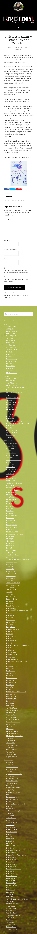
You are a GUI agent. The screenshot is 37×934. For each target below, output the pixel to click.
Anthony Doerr (10, 467)
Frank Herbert (10, 536)
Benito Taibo (10, 476)
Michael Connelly (11, 359)
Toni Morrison (10, 747)
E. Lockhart (9, 511)
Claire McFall (10, 790)
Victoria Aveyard (11, 924)
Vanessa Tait (10, 752)
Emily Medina (10, 520)
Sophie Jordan (11, 908)
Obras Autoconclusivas (11, 444)
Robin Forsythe (11, 699)
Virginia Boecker (11, 757)
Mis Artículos (8, 440)
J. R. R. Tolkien (11, 818)
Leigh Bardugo (10, 843)
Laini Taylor (9, 836)
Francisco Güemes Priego (14, 534)
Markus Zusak (10, 638)
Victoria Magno (11, 927)
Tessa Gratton (10, 743)
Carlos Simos (10, 340)
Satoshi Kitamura (11, 432)
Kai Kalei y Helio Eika (12, 597)
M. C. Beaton (10, 848)
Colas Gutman (10, 400)
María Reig (9, 634)
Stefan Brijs (9, 726)
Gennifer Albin (10, 808)
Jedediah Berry (11, 576)
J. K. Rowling (10, 815)
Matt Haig (9, 643)
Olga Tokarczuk (11, 673)
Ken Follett (9, 604)
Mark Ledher (10, 873)
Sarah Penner (10, 713)
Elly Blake (9, 802)
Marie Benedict (11, 636)
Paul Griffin (9, 687)
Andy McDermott (11, 769)
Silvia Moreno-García (12, 719)
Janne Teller (10, 569)
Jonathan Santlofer (12, 350)
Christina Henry (11, 485)
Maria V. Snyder (11, 857)
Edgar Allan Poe (11, 513)
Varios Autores (11, 754)
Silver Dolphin (10, 435)
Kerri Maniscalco (11, 832)
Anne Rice (9, 462)
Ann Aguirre (9, 329)
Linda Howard (10, 620)
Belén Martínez (11, 333)
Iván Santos (10, 813)
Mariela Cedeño (11, 862)
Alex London (10, 764)
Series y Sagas (8, 760)
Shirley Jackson (11, 717)
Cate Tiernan (10, 785)
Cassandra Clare (11, 783)
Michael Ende (10, 657)
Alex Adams (10, 762)
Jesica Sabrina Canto (13, 583)
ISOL (7, 412)
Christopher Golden (12, 490)
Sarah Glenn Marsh (12, 904)
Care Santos (10, 338)
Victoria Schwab (11, 929)
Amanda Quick (11, 453)
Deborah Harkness (12, 799)
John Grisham (10, 587)
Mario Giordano (11, 866)
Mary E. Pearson (11, 876)
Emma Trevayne (11, 407)
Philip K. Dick (10, 689)
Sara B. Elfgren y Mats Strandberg (17, 899)
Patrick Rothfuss (11, 885)
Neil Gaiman (10, 668)
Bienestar (7, 376)
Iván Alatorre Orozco (13, 555)
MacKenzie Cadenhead (13, 850)
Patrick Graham (11, 883)
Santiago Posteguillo (12, 710)
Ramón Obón (10, 366)
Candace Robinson (12, 778)
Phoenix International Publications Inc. (18, 423)
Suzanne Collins (11, 911)
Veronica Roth (10, 922)
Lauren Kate (10, 839)
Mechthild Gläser (11, 655)
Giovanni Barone (11, 385)
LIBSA (8, 416)
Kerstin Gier (10, 352)
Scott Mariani (10, 370)
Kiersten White (10, 834)
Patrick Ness (10, 680)
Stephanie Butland (12, 731)
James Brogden (11, 562)
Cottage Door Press (12, 402)
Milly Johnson (10, 664)
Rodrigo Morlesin (11, 430)
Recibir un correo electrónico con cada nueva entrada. (16, 281)
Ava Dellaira (10, 474)
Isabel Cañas (10, 553)
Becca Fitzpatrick (11, 331)
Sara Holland (10, 901)
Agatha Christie (11, 326)
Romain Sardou (11, 701)
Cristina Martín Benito (13, 792)
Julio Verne (9, 594)
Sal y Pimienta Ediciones (14, 392)
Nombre (7, 240)
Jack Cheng (10, 557)
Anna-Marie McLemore (13, 460)
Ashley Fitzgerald (11, 378)
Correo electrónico (10, 250)
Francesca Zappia (12, 532)
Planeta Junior (10, 426)
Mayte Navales (11, 652)
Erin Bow (9, 806)
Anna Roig (9, 457)
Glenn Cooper (10, 541)
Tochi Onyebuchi (11, 913)
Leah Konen (10, 617)
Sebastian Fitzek (11, 715)
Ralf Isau (9, 887)
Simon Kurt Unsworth (13, 722)
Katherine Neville (11, 599)
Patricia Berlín (10, 675)
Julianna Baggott (11, 827)
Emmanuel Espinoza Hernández (16, 804)
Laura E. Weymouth (12, 606)
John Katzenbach (11, 347)
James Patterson (11, 822)
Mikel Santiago (11, 361)
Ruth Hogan (10, 703)
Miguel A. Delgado (12, 659)
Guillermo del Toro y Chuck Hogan (17, 811)
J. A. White (9, 414)
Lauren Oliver (10, 841)
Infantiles (6, 395)
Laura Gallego (10, 608)
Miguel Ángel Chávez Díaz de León (17, 662)
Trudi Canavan (10, 917)
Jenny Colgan (10, 580)
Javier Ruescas (11, 573)
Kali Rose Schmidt (12, 829)
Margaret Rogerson (12, 629)
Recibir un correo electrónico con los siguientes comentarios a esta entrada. (16, 272)
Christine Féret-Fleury (13, 488)
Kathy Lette (10, 601)
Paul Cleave (10, 685)
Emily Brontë (10, 518)
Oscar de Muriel (11, 880)
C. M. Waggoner (11, 336)
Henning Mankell (11, 550)
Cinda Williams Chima (13, 788)
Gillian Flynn (10, 539)
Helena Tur (9, 548)
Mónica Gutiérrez (11, 666)
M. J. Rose (9, 624)
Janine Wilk (9, 566)
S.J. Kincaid (10, 894)
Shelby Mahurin (11, 906)
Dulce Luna (9, 508)
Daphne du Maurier (12, 499)
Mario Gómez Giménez (13, 869)
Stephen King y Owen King (14, 736)
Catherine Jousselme (13, 398)
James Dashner (11, 820)
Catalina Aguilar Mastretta (14, 483)
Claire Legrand (10, 492)
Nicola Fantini (10, 671)
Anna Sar (9, 771)
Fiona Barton (10, 529)
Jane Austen (10, 564)
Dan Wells (9, 795)
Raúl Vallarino (10, 694)
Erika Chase (10, 522)
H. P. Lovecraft (10, 543)
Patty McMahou (11, 682)
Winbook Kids (10, 437)
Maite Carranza (11, 853)
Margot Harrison (11, 631)
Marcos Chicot (11, 354)
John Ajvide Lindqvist (12, 585)
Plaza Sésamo (11, 428)
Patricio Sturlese (11, 678)
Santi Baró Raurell (12, 708)
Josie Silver (10, 592)
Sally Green (9, 897)
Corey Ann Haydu (11, 495)
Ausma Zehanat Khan (13, 471)
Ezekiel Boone (10, 343)
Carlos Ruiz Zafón (12, 781)
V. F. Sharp (9, 920)
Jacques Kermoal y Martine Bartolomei (18, 559)
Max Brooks (10, 650)
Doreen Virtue (10, 381)
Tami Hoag (9, 738)
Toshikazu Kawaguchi (13, 915)
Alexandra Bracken (12, 767)
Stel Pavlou (9, 729)
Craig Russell (10, 497)
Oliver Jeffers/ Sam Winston (15, 421)
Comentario (8, 219)
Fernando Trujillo (11, 527)
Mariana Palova (11, 860)
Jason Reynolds (11, 571)
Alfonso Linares (11, 446)
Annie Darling (10, 464)
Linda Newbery (11, 622)
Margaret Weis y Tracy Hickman (16, 855)
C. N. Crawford (11, 776)
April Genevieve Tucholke (14, 774)
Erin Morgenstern (11, 525)
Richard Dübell (10, 368)
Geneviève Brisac (11, 409)
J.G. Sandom (10, 345)
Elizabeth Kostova (12, 515)
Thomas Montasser (12, 745)
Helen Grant (10, 546)
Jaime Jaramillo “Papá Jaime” (15, 388)
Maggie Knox (10, 627)
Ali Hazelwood (10, 448)
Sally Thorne (10, 706)
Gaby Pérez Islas (11, 383)
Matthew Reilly (10, 356)
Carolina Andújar (11, 478)
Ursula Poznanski (11, 750)
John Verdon (10, 825)
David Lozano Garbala (13, 797)
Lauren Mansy (10, 615)
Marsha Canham (11, 641)
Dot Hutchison (10, 506)
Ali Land (8, 450)
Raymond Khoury (11, 696)
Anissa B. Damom (18, 200)
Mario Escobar (11, 864)
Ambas (6, 324)
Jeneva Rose (10, 578)
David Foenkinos (11, 501)
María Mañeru (10, 419)
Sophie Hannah (11, 724)
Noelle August (10, 878)
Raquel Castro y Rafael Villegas (16, 692)
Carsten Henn (10, 481)
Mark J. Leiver (10, 871)
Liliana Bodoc (10, 846)
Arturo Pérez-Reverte (13, 469)
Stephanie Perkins (12, 733)
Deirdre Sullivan (11, 504)
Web (5, 259)
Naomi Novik (10, 363)
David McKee (10, 405)
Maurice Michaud (11, 390)
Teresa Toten (10, 740)
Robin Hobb (10, 892)
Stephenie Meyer (11, 373)
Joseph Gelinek (11, 590)
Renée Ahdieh (10, 890)
